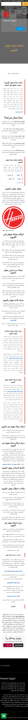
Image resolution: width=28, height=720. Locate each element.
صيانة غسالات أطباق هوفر (13, 582)
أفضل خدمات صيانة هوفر (13, 596)
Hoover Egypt (10, 20)
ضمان (23, 136)
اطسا (19, 179)
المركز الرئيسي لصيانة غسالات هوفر (13, 571)
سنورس (9, 175)
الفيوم (18, 175)
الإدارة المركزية (19, 112)
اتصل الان (20, 28)
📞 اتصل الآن (8, 645)
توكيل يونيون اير (15, 464)
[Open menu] (14, 24)
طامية (10, 179)
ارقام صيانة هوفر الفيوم (14, 48)
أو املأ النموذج (18, 645)
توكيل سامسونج (6, 464)
